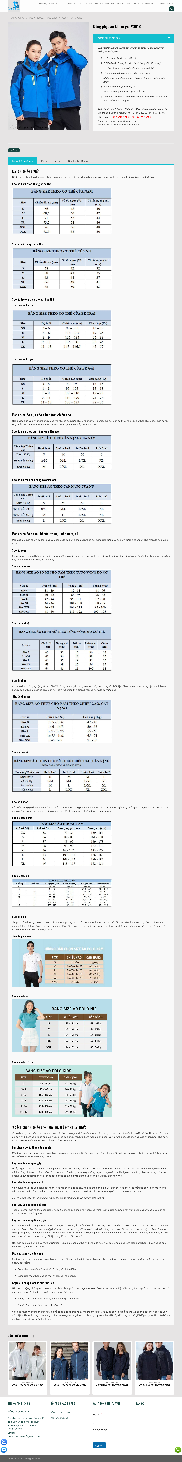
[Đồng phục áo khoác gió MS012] (69, 1361)
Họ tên (97, 1414)
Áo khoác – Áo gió (154, 3)
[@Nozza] (4, 1450)
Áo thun (65, 3)
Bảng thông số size (22, 160)
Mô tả (14, 150)
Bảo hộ (98, 3)
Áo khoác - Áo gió (43, 17)
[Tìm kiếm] (171, 8)
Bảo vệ (89, 3)
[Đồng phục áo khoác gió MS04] (27, 1361)
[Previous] (8, 1369)
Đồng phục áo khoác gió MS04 (27, 1384)
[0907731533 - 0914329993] (178, 1450)
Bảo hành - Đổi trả (78, 160)
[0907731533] (4, 1442)
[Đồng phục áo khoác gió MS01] (154, 1361)
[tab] (14, 150)
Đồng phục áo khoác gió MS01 (154, 1384)
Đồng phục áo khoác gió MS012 (70, 1384)
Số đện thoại (100, 1429)
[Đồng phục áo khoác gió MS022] (112, 1361)
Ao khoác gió (72, 17)
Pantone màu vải (50, 160)
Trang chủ (42, 3)
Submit (99, 1445)
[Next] (174, 1369)
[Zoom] (11, 126)
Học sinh (78, 3)
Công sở (53, 3)
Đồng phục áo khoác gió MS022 (112, 1384)
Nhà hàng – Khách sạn (116, 3)
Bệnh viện (136, 3)
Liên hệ (170, 3)
